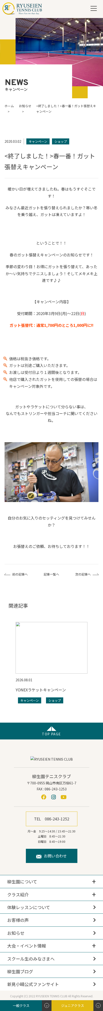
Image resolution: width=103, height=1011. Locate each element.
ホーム (9, 106)
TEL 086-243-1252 (51, 819)
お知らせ (15, 933)
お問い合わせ (55, 856)
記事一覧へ (51, 574)
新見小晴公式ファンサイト (33, 984)
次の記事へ (83, 574)
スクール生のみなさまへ (31, 958)
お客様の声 (18, 920)
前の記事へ (20, 574)
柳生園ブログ (20, 971)
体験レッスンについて (28, 907)
